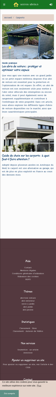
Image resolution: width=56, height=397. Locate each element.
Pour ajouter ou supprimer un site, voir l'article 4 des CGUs (28, 366)
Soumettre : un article (28, 349)
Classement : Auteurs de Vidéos (28, 331)
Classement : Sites (28, 328)
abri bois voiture (28, 297)
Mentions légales (28, 270)
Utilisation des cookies (28, 276)
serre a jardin (28, 303)
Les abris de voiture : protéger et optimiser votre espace (22, 68)
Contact (28, 267)
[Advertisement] (28, 207)
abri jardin (28, 306)
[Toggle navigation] (51, 5)
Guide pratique (9, 63)
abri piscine (28, 309)
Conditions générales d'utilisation (28, 273)
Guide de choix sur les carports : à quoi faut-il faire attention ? (25, 157)
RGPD (28, 279)
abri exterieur (28, 300)
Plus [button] (39, 386)
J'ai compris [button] (9, 393)
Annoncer (28, 352)
